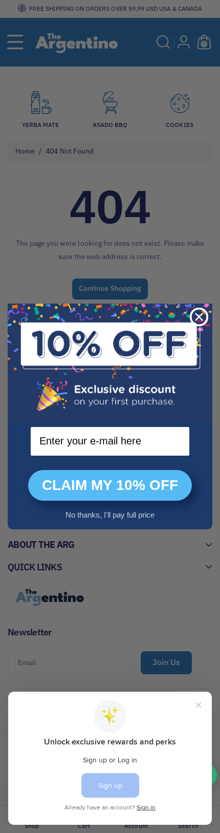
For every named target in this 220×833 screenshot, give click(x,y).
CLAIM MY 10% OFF (110, 485)
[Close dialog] (199, 317)
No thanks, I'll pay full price (110, 514)
